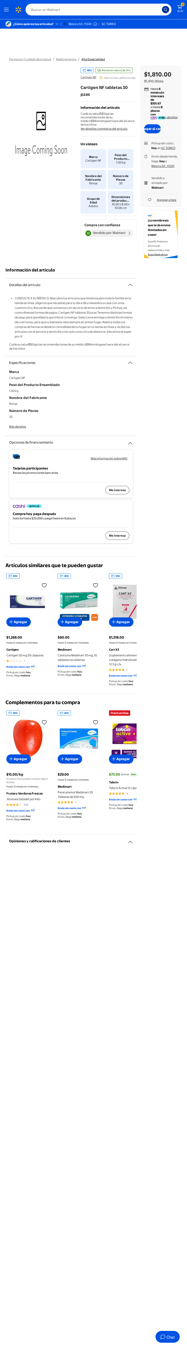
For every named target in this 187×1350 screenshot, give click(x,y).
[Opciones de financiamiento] (130, 441)
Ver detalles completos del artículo (104, 128)
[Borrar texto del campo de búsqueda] (159, 9)
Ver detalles (170, 117)
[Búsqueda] (165, 9)
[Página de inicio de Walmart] (18, 9)
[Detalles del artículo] (130, 285)
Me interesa (117, 490)
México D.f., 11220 (162, 166)
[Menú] (7, 9)
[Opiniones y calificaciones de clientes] (130, 840)
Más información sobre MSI (109, 458)
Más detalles (17, 426)
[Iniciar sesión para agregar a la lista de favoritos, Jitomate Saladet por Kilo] (44, 722)
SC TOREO (168, 148)
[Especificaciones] (130, 362)
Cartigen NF (88, 77)
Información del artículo (30, 270)
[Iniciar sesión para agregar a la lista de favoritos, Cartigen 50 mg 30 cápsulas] (44, 585)
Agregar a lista (166, 200)
